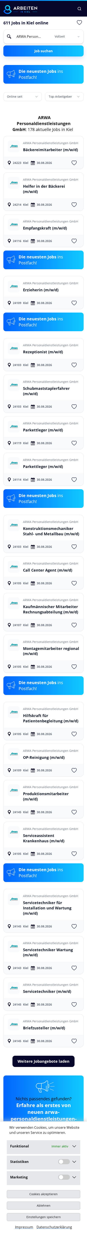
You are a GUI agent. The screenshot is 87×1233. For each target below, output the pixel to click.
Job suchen (43, 51)
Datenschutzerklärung (54, 1227)
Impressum (24, 1227)
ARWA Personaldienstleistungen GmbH (50, 143)
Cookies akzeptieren (43, 1194)
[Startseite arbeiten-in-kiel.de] (20, 9)
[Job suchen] (79, 8)
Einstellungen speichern (43, 1217)
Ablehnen (43, 1205)
